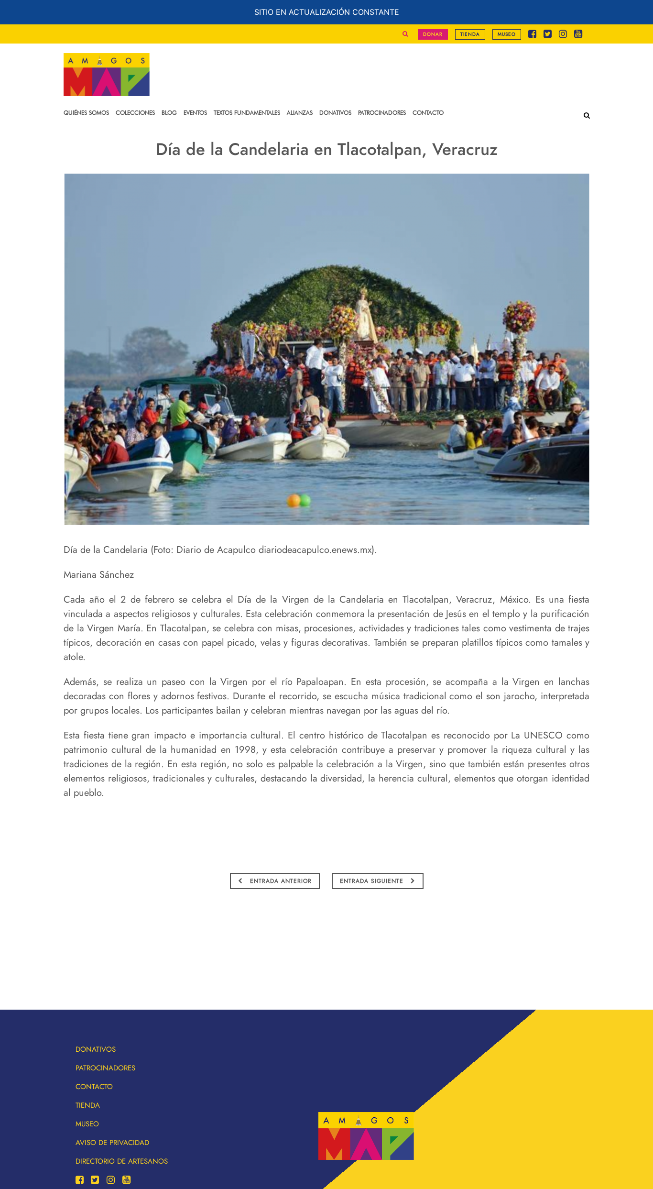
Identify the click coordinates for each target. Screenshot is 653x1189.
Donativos (96, 1049)
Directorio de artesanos (122, 1161)
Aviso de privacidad (112, 1142)
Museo (507, 34)
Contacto (94, 1086)
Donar (433, 34)
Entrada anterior (280, 881)
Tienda (470, 34)
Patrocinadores (105, 1068)
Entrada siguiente (373, 881)
